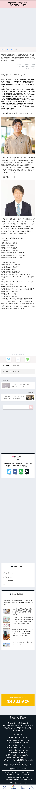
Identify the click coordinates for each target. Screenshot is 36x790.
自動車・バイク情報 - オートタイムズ (18, 757)
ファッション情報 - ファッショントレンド (19, 747)
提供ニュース (7, 577)
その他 (5, 584)
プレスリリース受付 (25, 728)
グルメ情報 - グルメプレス (18, 738)
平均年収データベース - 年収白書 (18, 774)
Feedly (21, 474)
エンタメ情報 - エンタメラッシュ (18, 740)
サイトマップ (19, 730)
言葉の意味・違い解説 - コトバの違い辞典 (19, 779)
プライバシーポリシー (12, 725)
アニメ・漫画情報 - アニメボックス (19, 742)
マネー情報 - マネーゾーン (18, 752)
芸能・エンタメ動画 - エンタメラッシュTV (18, 765)
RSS (27, 474)
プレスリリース (16, 365)
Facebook (15, 474)
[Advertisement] (18, 27)
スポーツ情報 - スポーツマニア (18, 750)
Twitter (9, 474)
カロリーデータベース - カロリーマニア (18, 772)
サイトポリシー (28, 725)
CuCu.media (9, 580)
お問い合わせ (10, 728)
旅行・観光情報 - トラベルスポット (19, 755)
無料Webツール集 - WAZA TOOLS (18, 777)
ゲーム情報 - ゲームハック (18, 745)
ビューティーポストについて (19, 723)
